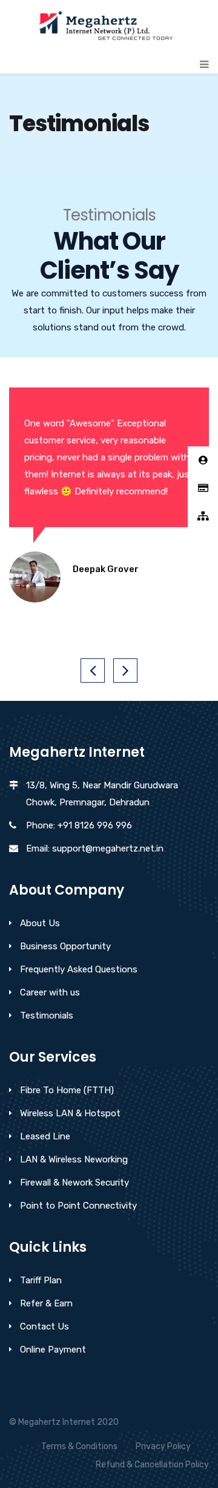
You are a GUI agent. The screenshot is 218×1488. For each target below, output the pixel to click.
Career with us (50, 992)
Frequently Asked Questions (78, 969)
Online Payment (53, 1349)
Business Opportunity (65, 946)
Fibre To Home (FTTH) (67, 1090)
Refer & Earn (46, 1303)
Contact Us (44, 1326)
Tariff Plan (41, 1280)
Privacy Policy (163, 1446)
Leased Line (45, 1136)
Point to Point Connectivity (78, 1205)
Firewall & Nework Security (74, 1182)
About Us (40, 923)
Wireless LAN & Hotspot (70, 1113)
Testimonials (46, 1015)
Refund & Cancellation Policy (152, 1464)
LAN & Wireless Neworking (74, 1159)
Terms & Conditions (79, 1446)
